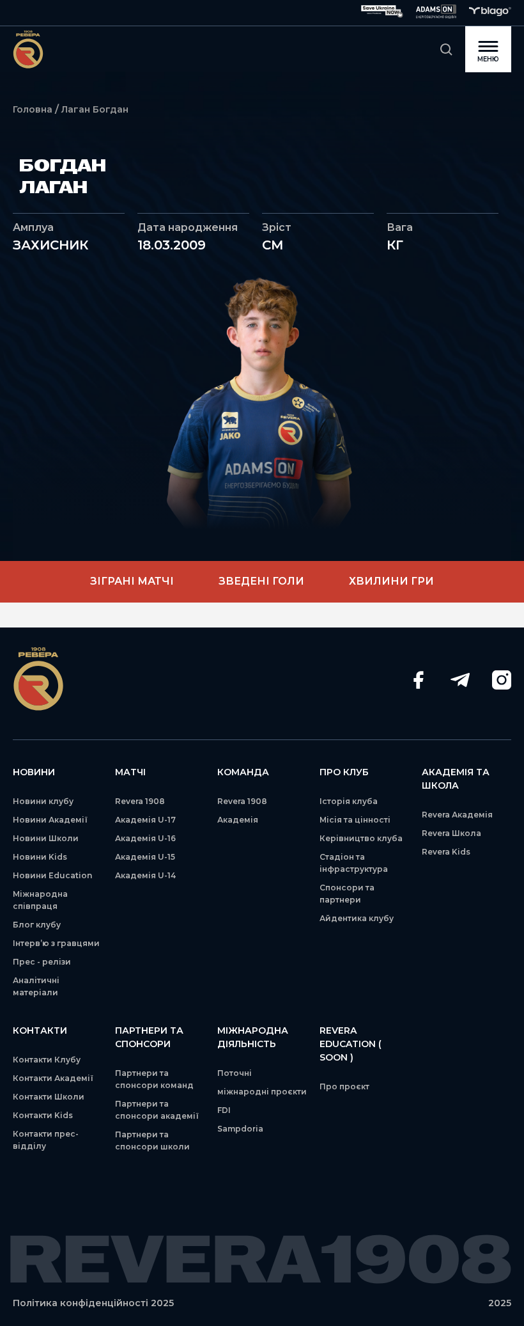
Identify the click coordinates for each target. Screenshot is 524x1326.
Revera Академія (457, 814)
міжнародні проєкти (262, 1091)
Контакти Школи (48, 1096)
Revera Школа (451, 833)
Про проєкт (344, 1086)
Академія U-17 (145, 820)
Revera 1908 (140, 801)
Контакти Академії (53, 1078)
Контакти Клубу (47, 1059)
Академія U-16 (145, 838)
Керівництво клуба (361, 838)
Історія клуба (349, 801)
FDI (224, 1110)
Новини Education (52, 875)
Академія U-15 (145, 857)
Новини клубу (43, 801)
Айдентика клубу (357, 918)
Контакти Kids (43, 1115)
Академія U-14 (145, 875)
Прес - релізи (42, 962)
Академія (237, 820)
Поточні (234, 1073)
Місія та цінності (355, 820)
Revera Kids (446, 851)
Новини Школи (46, 838)
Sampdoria (240, 1128)
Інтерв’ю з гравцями (56, 943)
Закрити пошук (446, 49)
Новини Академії (50, 820)
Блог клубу (37, 924)
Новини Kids (40, 857)
